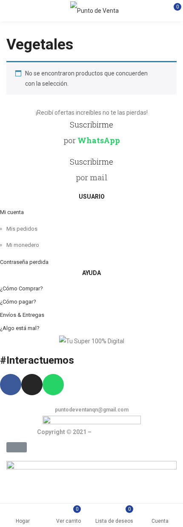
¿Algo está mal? (20, 328)
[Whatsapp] (53, 384)
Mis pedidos (21, 229)
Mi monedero (22, 245)
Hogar (23, 521)
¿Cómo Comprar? (21, 288)
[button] (16, 447)
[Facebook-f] (10, 384)
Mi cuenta (12, 212)
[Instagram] (32, 384)
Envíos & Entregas (22, 315)
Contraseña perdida (24, 262)
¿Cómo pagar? (18, 301)
